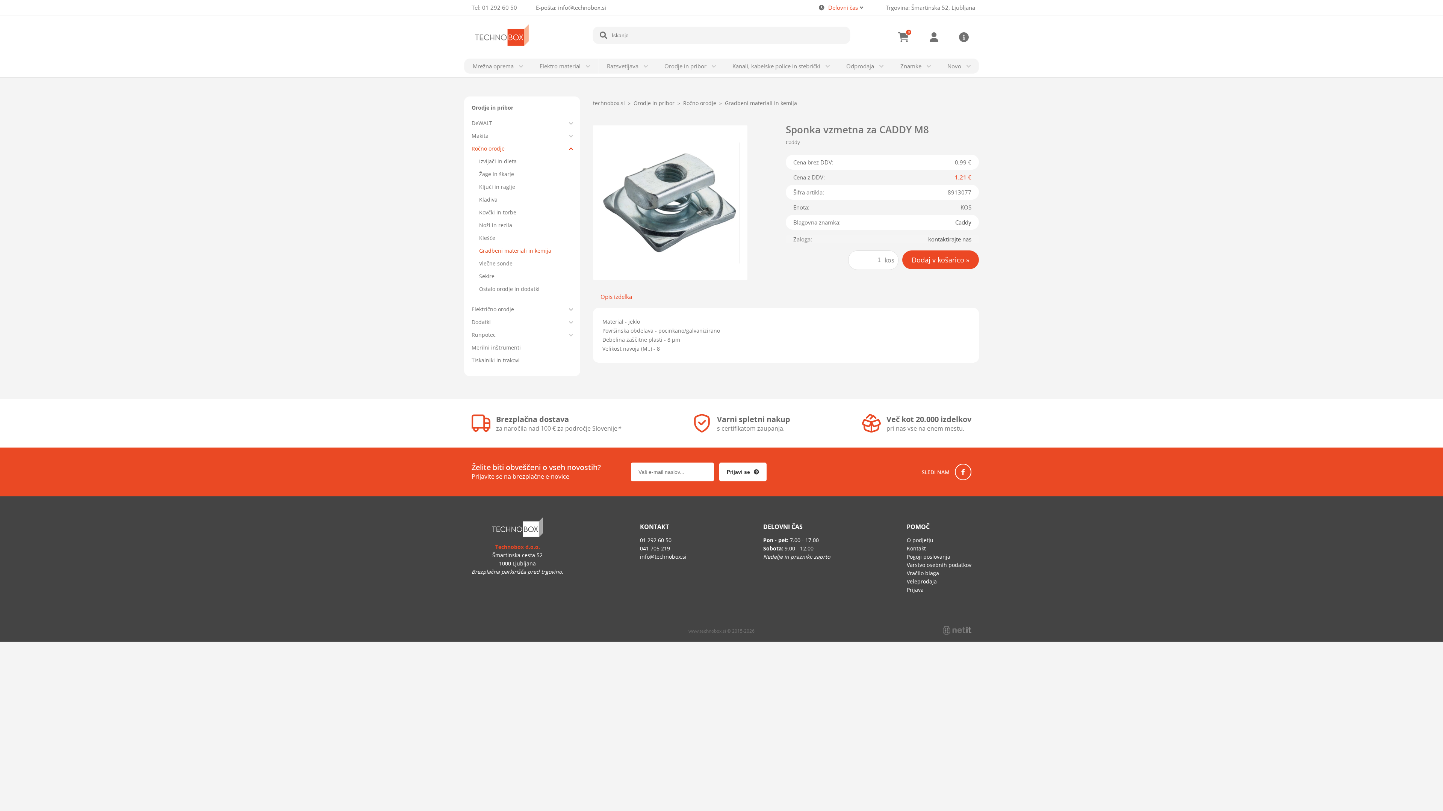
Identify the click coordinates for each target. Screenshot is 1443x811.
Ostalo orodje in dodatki (509, 288)
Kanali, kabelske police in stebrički (776, 66)
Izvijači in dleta (498, 161)
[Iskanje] (603, 35)
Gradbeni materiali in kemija (515, 250)
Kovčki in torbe (497, 212)
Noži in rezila (495, 225)
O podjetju (920, 540)
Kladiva (488, 199)
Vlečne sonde (496, 263)
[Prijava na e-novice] (743, 472)
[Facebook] (963, 472)
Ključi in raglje (497, 186)
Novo (954, 66)
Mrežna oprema (493, 66)
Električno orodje (493, 309)
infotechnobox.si (582, 7)
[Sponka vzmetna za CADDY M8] (670, 202)
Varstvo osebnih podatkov (939, 564)
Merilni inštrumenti (496, 347)
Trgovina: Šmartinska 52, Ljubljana (930, 7)
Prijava (933, 37)
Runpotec (484, 334)
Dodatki (481, 322)
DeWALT (482, 123)
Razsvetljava (622, 66)
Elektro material (560, 66)
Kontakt (916, 548)
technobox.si (609, 103)
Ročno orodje (488, 148)
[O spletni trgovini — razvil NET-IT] (957, 630)
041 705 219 (655, 548)
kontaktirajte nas (949, 239)
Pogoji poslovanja (928, 556)
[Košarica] (903, 37)
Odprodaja (860, 66)
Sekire (487, 276)
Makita (480, 135)
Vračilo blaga (923, 573)
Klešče (487, 237)
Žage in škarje (496, 174)
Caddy (963, 222)
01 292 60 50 (499, 7)
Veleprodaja (922, 581)
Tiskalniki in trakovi (496, 360)
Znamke (910, 66)
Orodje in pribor (685, 66)
